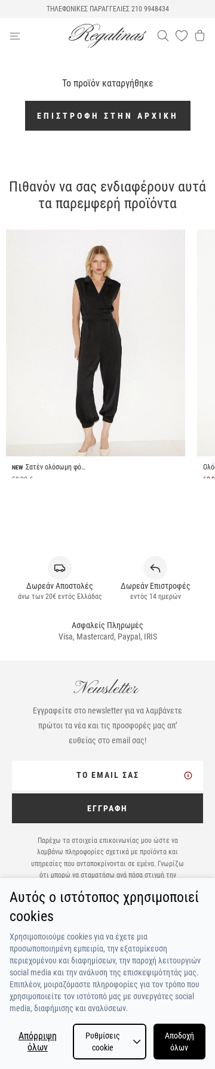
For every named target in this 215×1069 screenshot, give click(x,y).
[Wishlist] (181, 36)
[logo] (107, 36)
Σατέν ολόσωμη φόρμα (55, 467)
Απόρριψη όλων (38, 1041)
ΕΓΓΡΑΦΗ (107, 808)
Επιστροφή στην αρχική (108, 116)
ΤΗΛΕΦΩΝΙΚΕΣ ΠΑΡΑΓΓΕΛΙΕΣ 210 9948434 (108, 9)
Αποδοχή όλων (179, 1041)
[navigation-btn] (39, 36)
